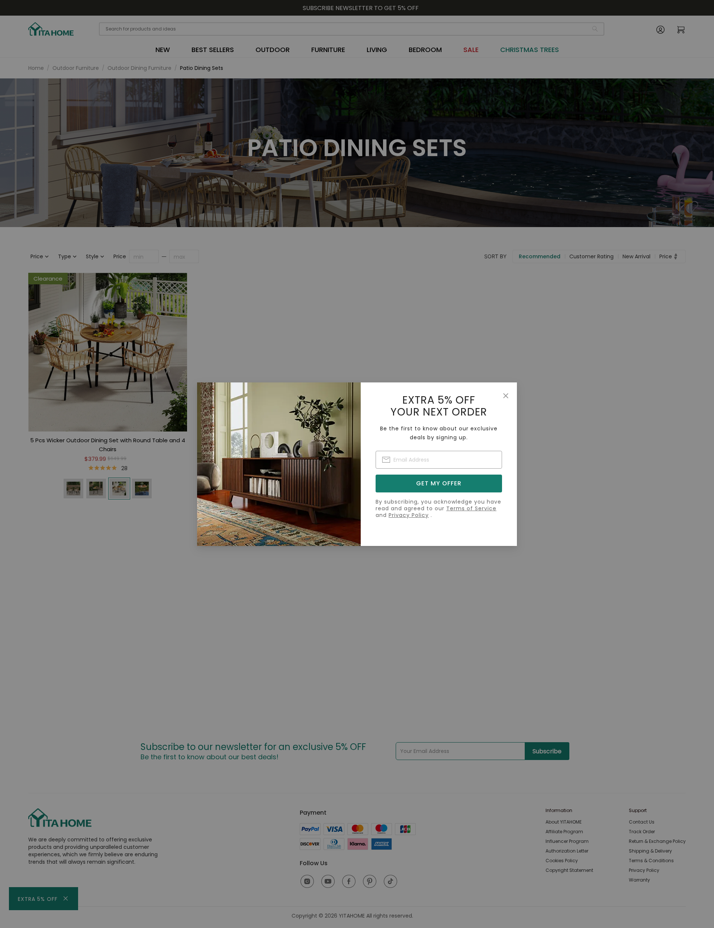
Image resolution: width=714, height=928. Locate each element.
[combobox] (439, 459)
